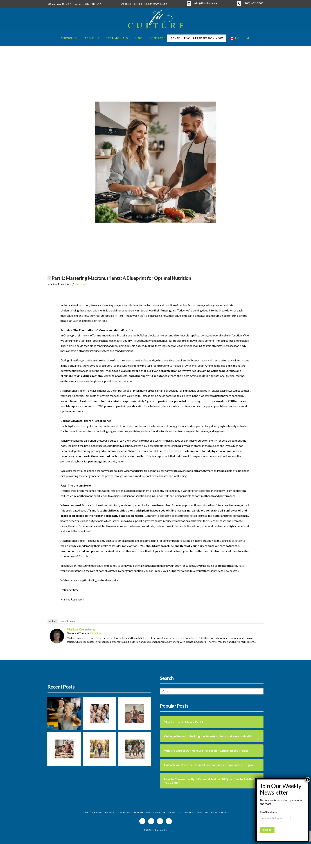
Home (85, 812)
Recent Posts (67, 621)
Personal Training (103, 812)
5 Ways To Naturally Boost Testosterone (133, 754)
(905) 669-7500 (253, 3)
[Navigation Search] (248, 38)
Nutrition (80, 284)
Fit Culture (95, 633)
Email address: (269, 812)
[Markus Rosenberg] (57, 635)
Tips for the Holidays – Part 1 (61, 758)
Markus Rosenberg (81, 629)
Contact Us (201, 812)
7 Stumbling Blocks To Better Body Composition (133, 719)
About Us (175, 812)
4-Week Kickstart (156, 812)
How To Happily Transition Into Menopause (96, 721)
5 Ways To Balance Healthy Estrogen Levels (95, 756)
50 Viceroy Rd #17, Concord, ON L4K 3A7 (74, 3)
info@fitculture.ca (205, 3)
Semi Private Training (130, 812)
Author (52, 621)
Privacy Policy (220, 812)
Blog (187, 812)
